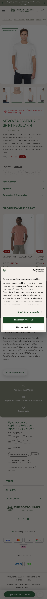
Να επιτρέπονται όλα (23, 320)
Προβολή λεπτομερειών (28, 312)
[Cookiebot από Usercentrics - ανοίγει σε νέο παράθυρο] (33, 270)
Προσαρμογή (22, 327)
